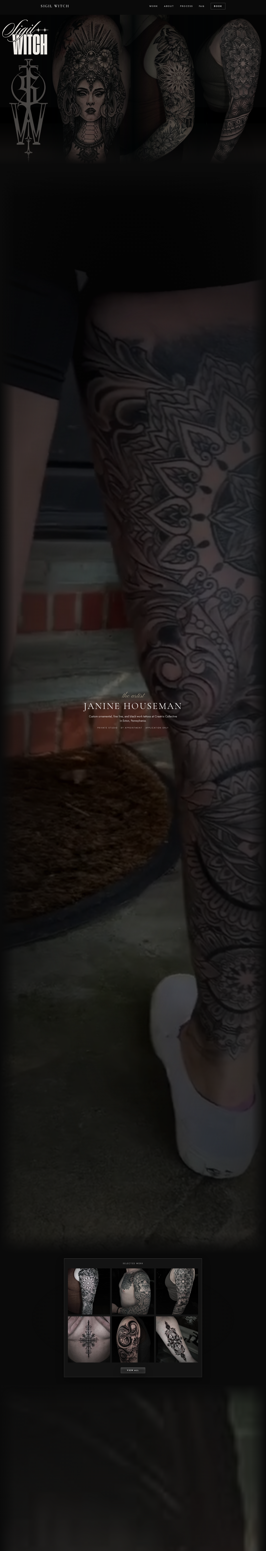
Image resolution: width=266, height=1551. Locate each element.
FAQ (201, 6)
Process (186, 6)
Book (218, 6)
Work (153, 6)
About (169, 6)
